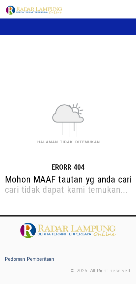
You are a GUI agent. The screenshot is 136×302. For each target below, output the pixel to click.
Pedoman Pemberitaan (29, 259)
